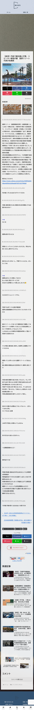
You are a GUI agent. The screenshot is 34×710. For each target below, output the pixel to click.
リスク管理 (19, 529)
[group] (12, 110)
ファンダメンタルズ (9, 529)
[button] (27, 93)
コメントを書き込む (17, 679)
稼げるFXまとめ (9, 702)
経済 (25, 529)
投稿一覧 (25, 702)
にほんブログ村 (17, 561)
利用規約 (25, 704)
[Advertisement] (17, 33)
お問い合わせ (9, 704)
